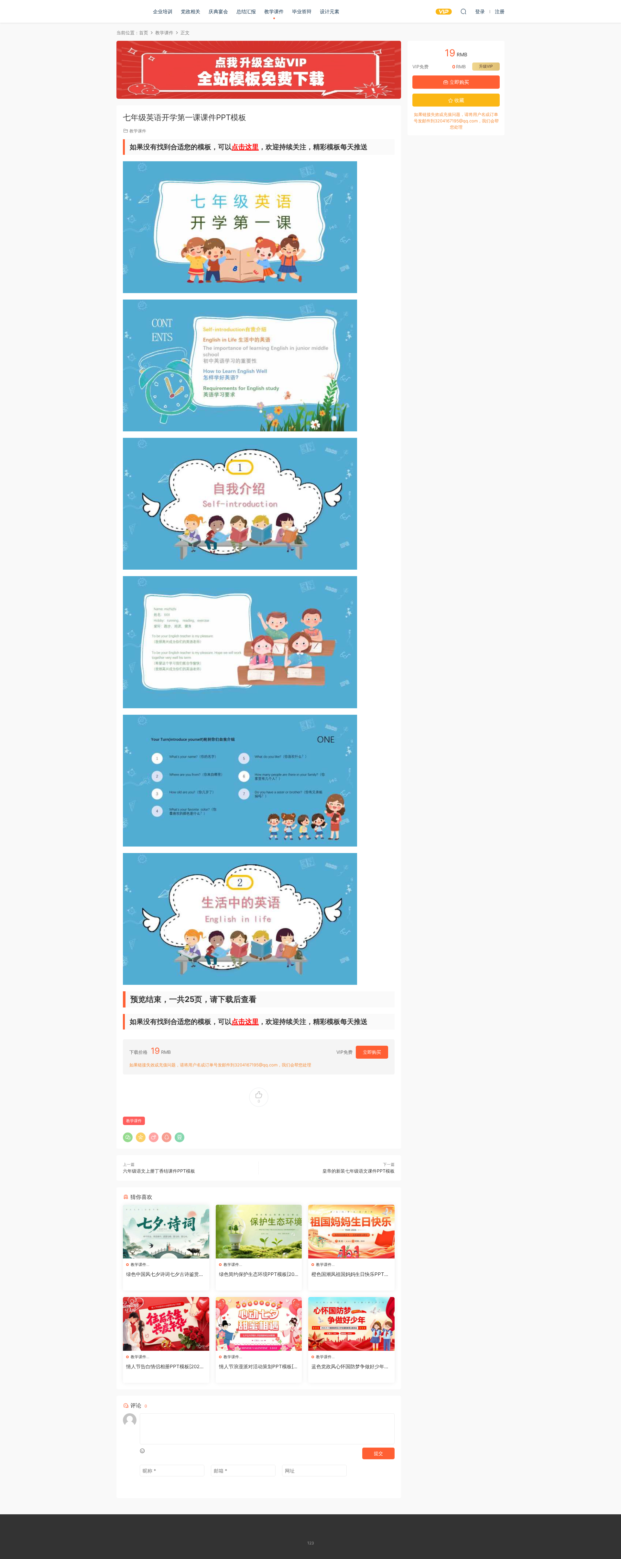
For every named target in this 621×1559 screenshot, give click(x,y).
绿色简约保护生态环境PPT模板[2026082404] (258, 1274)
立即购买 (372, 1052)
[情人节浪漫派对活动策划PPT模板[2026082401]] (259, 1324)
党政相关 (190, 11)
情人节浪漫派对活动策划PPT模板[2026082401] (257, 1366)
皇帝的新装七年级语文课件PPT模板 (358, 1171)
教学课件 (274, 11)
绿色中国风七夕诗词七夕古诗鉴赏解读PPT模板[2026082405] (165, 1274)
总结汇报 (246, 11)
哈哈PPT (127, 11)
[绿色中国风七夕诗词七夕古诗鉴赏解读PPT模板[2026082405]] (166, 1231)
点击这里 (245, 147)
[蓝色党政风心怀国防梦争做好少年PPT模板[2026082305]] (351, 1324)
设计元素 (329, 11)
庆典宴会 (218, 11)
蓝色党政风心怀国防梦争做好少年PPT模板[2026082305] (351, 1366)
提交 (378, 1453)
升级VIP (486, 66)
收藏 (458, 100)
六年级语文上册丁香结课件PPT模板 (159, 1171)
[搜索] (463, 11)
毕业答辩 (301, 11)
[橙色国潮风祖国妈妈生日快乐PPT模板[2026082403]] (351, 1231)
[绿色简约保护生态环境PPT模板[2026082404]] (259, 1231)
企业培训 (162, 11)
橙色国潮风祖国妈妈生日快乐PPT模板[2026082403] (350, 1274)
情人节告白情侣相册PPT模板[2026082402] (165, 1366)
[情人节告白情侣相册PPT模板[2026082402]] (166, 1324)
